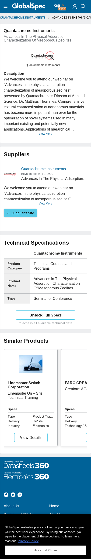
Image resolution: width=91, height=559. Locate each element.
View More (45, 133)
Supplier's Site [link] (22, 213)
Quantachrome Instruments (43, 169)
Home (54, 506)
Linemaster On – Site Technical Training (25, 395)
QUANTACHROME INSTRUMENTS (23, 17)
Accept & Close (45, 550)
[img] (74, 6)
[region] (45, 536)
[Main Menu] (6, 6)
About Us (11, 506)
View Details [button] (31, 437)
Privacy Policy (28, 541)
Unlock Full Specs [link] (45, 315)
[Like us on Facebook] (6, 495)
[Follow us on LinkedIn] (20, 495)
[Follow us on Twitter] (13, 495)
